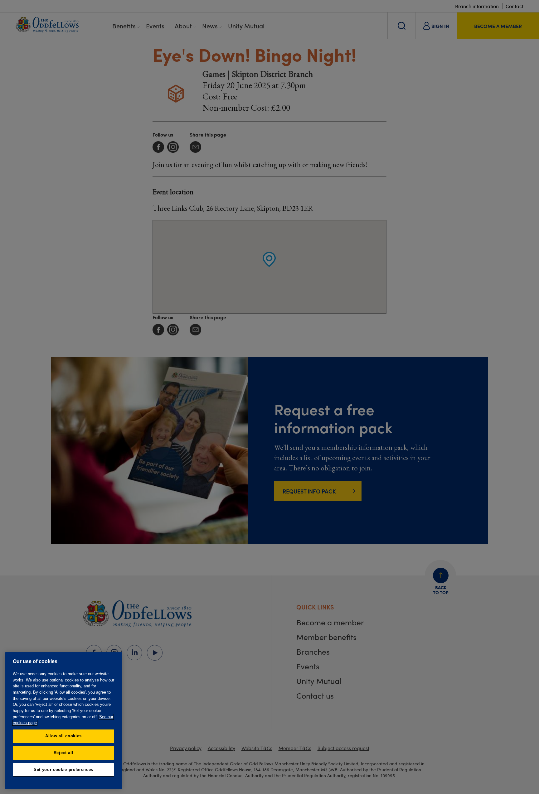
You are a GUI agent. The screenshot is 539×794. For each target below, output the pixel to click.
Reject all (64, 752)
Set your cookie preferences (63, 769)
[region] (63, 720)
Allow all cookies (63, 736)
